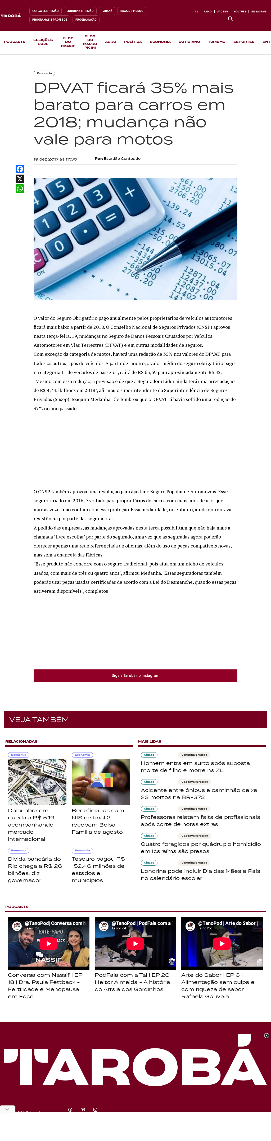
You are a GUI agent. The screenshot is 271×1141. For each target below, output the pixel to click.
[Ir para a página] (230, 19)
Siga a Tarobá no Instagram (136, 675)
